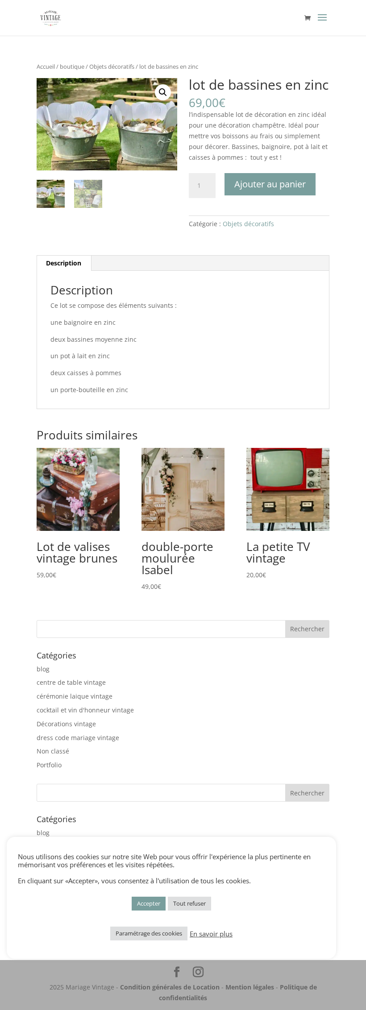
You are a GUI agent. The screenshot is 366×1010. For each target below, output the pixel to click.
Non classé (53, 751)
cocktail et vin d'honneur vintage (85, 710)
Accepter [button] (148, 903)
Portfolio (49, 765)
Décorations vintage (66, 724)
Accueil (46, 66)
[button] (163, 92)
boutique (72, 66)
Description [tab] (63, 263)
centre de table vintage (71, 682)
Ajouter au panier (270, 184)
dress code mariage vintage (78, 737)
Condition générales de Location (170, 987)
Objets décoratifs (111, 66)
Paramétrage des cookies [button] (149, 933)
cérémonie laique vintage (74, 696)
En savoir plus (211, 934)
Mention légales (249, 987)
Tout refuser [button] (189, 903)
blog (43, 669)
